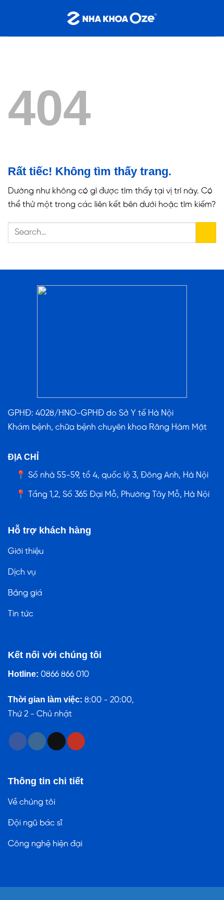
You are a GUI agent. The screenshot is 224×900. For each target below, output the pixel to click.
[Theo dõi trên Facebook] (18, 741)
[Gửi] (206, 232)
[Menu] (14, 18)
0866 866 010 (65, 674)
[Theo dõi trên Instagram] (37, 741)
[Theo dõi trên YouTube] (76, 741)
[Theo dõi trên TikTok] (56, 741)
